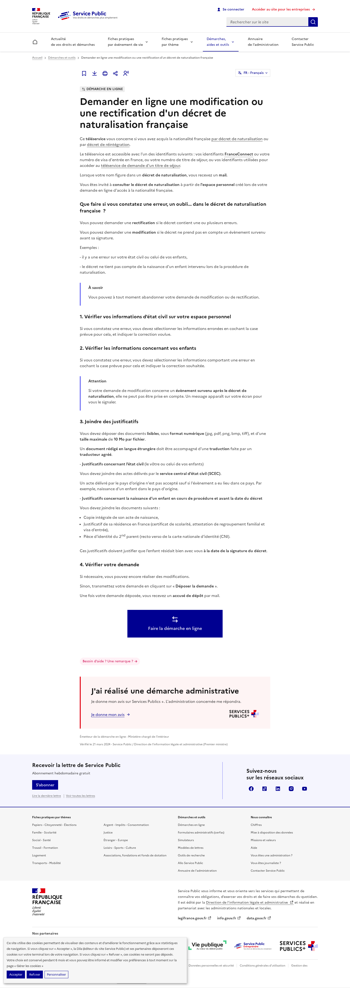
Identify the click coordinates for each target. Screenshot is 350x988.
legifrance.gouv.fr (192, 918)
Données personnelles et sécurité (211, 965)
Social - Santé (41, 840)
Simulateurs (186, 840)
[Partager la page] (115, 73)
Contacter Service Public (303, 41)
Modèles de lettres (190, 848)
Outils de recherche (191, 855)
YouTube (304, 788)
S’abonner (45, 785)
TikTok (264, 788)
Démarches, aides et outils (218, 41)
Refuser (34, 974)
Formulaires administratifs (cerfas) (201, 832)
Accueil (37, 58)
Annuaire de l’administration (263, 41)
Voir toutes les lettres (80, 796)
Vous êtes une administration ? (271, 855)
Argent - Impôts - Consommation (126, 825)
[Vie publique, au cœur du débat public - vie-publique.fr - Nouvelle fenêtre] (207, 946)
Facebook (251, 788)
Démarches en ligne (191, 825)
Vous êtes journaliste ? (266, 863)
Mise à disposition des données (272, 832)
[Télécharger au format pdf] (94, 73)
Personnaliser (56, 974)
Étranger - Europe (116, 840)
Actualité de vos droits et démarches (73, 41)
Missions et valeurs (263, 840)
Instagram (291, 788)
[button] (126, 73)
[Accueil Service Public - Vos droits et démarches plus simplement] (89, 20)
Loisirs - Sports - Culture (120, 848)
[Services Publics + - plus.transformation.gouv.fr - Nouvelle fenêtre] (299, 946)
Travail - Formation (45, 848)
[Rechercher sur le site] (313, 22)
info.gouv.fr (226, 918)
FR (254, 72)
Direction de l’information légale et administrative (247, 902)
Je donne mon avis (108, 714)
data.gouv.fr (256, 918)
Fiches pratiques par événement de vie (125, 41)
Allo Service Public (190, 863)
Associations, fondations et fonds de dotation (135, 855)
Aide (254, 848)
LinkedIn (278, 788)
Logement (39, 855)
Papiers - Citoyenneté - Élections (54, 825)
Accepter (15, 974)
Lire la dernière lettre (46, 796)
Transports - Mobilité (46, 863)
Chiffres (256, 825)
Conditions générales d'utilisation (262, 965)
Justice (108, 832)
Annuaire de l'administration (197, 871)
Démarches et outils (61, 58)
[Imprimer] (105, 73)
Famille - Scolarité (44, 832)
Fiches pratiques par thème (175, 41)
